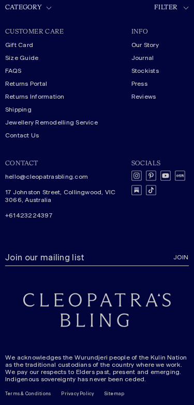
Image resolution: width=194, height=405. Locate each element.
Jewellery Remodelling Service (51, 122)
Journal (142, 58)
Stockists (145, 71)
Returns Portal (26, 84)
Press (139, 84)
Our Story (145, 45)
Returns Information (35, 97)
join (181, 257)
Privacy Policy (77, 394)
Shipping (18, 109)
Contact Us (22, 135)
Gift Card (19, 45)
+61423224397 (28, 215)
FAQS (13, 71)
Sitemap (115, 394)
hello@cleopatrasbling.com (46, 177)
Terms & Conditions (28, 394)
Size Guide (21, 58)
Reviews (143, 97)
